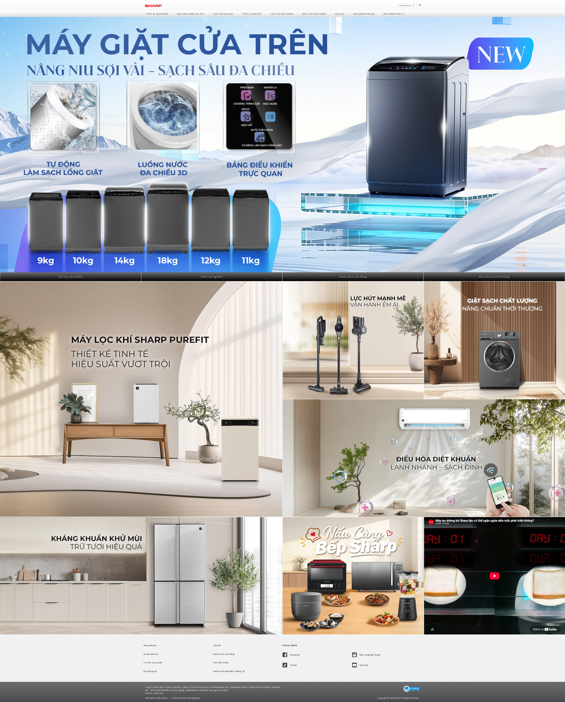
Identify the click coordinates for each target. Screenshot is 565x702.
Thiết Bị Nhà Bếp (252, 14)
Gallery (339, 14)
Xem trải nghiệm (212, 276)
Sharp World (149, 645)
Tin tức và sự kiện (152, 662)
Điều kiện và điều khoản (156, 698)
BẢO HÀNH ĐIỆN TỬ (393, 14)
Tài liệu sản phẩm (71, 276)
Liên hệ (217, 645)
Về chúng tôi (150, 671)
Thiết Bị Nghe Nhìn (157, 14)
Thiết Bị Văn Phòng (281, 14)
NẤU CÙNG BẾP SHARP (314, 14)
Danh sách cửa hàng (353, 276)
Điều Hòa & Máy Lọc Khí (190, 14)
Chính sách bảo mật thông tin (186, 698)
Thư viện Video (221, 662)
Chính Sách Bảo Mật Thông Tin (229, 671)
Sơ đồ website (150, 654)
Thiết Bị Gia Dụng (222, 14)
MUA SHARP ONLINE (364, 14)
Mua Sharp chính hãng (494, 276)
